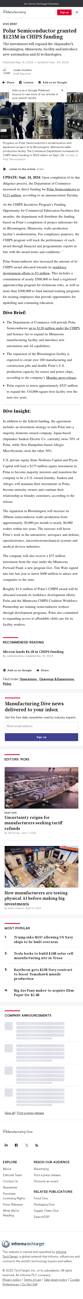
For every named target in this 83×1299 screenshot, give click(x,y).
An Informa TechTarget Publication (41, 3)
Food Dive (41, 1198)
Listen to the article (26, 169)
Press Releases (13, 1204)
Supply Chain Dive (46, 1211)
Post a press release (30, 1113)
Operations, (29, 679)
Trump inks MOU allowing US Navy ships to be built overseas (43, 939)
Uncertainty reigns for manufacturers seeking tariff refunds (33, 822)
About (7, 1169)
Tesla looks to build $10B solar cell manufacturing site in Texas (43, 955)
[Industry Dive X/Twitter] (26, 1145)
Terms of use (32, 1280)
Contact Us (10, 1181)
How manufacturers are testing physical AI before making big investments (36, 898)
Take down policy (55, 1280)
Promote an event (46, 1181)
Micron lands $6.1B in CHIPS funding (33, 651)
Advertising (41, 1169)
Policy (7, 684)
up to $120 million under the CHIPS (54, 328)
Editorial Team (12, 1175)
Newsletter (10, 1187)
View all (10, 1113)
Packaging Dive (44, 1204)
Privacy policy (11, 1280)
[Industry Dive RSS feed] (37, 1145)
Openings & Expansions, (57, 679)
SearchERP (41, 1217)
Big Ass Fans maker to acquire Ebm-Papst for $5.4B (44, 992)
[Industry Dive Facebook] (16, 1145)
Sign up (64, 12)
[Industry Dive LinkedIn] (6, 1145)
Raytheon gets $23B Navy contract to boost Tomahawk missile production (43, 974)
